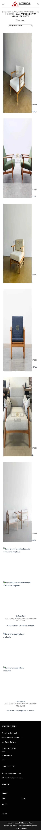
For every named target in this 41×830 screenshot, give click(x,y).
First (3, 798)
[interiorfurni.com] (21, 4)
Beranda (6, 12)
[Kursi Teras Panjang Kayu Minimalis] (17, 683)
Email (5, 804)
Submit (4, 814)
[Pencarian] (38, 4)
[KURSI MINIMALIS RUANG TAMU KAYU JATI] (17, 339)
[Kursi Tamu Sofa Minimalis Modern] (17, 597)
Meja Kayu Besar (10, 825)
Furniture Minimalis (25, 825)
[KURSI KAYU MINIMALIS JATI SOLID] (17, 168)
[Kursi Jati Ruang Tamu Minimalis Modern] (17, 83)
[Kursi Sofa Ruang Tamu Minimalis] (17, 427)
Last (23, 798)
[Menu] (3, 4)
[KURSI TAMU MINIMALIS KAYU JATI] (17, 512)
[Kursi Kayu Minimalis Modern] (17, 254)
